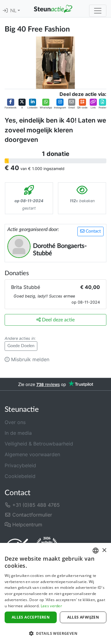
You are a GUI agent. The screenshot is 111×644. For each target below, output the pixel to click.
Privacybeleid (20, 465)
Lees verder (51, 605)
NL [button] (14, 10)
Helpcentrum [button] (26, 524)
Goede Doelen (21, 346)
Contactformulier (31, 515)
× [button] (104, 550)
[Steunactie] (53, 8)
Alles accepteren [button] (31, 617)
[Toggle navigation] (97, 11)
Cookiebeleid (20, 476)
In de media (18, 433)
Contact (92, 231)
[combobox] (95, 550)
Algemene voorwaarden (32, 454)
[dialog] (55, 593)
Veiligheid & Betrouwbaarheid (39, 444)
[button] (10, 104)
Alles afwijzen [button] (83, 617)
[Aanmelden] (5, 11)
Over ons (15, 422)
